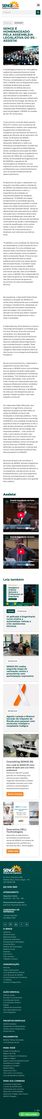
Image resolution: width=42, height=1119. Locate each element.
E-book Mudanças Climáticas (15, 977)
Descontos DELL (10, 1071)
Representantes (9, 937)
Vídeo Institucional (11, 970)
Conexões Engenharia (12, 1084)
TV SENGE (7, 980)
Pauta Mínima (9, 1031)
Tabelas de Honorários (12, 1007)
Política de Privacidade (12, 947)
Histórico (7, 932)
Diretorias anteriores (11, 939)
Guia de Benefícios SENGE (14, 1075)
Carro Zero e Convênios (12, 1073)
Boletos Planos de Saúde (13, 1040)
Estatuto (6, 952)
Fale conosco (8, 956)
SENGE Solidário (9, 1024)
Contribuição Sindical (12, 1002)
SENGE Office (8, 1068)
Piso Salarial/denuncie (12, 1010)
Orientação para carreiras (13, 1089)
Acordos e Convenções (12, 998)
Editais (6, 1005)
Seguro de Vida (9, 1053)
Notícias (6, 968)
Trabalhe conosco (10, 959)
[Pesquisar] (38, 12)
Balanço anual (9, 949)
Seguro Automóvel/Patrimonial (16, 1061)
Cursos (11, 611)
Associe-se (7, 954)
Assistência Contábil (11, 1063)
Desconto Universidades (13, 1091)
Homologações (9, 1012)
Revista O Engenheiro (12, 982)
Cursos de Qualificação (12, 1086)
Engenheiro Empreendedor (14, 1026)
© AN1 (37, 1110)
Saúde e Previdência (11, 1051)
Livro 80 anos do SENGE (13, 975)
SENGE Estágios (9, 1096)
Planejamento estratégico (13, 942)
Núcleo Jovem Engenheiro (14, 1029)
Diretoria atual (9, 934)
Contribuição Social (11, 1000)
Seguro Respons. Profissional (15, 1056)
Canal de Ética (9, 944)
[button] (38, 5)
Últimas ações (9, 995)
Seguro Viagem (9, 1058)
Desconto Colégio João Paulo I (15, 1094)
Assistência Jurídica (11, 1066)
